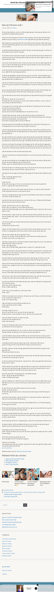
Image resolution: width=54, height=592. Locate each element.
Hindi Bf (4, 574)
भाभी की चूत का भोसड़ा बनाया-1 (11, 496)
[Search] (25, 505)
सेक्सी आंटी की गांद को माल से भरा (9, 527)
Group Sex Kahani (7, 551)
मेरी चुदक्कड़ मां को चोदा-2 (11, 462)
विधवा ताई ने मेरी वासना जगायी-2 (24, 451)
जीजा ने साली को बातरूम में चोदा (9, 520)
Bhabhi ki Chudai (7, 546)
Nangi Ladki (41, 492)
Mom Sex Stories (32, 492)
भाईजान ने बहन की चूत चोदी (12, 464)
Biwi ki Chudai (6, 548)
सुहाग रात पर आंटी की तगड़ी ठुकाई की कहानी (12, 517)
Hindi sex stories (7, 570)
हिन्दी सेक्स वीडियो (6, 567)
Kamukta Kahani (8, 490)
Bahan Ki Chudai (7, 543)
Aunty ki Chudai (6, 541)
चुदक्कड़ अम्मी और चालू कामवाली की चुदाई (15, 459)
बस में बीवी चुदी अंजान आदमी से (9, 524)
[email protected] (7, 448)
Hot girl (25, 492)
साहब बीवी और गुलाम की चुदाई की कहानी (13, 494)
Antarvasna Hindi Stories (9, 539)
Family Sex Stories (9, 492)
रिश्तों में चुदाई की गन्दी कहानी (12, 461)
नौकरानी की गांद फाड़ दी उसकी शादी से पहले (11, 522)
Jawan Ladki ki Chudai (8, 553)
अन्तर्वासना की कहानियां (23, 39)
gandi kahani (18, 492)
